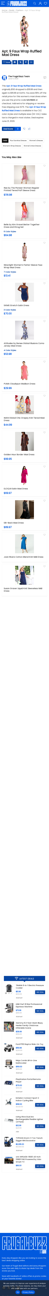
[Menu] (3, 3)
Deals (11, 10)
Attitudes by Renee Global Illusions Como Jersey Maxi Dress (24, 344)
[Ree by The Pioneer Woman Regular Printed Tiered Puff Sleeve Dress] (24, 174)
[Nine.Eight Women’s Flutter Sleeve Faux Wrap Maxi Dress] (24, 251)
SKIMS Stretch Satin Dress (16, 305)
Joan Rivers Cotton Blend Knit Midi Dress (23, 556)
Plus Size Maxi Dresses (18, 140)
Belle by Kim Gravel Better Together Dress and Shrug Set (22, 225)
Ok (18, 1292)
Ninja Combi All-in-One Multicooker (26, 1061)
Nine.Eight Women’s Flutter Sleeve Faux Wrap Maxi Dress (23, 266)
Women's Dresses (36, 140)
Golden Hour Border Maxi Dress (19, 454)
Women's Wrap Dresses (12, 146)
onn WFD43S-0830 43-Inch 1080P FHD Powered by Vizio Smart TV (28, 1159)
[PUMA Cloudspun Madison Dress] (24, 370)
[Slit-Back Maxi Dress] (24, 509)
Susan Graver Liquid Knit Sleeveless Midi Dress (23, 589)
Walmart (19, 998)
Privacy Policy (28, 1292)
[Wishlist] (45, 3)
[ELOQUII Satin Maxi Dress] (24, 475)
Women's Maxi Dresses (32, 146)
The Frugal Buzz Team (19, 76)
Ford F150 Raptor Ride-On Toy (29, 1044)
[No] (46, 1288)
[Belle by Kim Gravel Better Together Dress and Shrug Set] (24, 211)
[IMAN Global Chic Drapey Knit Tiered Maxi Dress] (24, 404)
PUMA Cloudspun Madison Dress (19, 383)
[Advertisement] (24, 945)
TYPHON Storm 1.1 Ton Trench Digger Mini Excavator (29, 1139)
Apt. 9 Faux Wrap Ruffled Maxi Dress (23, 85)
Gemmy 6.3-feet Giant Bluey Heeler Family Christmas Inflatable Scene (29, 1025)
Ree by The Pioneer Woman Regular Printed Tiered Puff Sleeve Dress (21, 189)
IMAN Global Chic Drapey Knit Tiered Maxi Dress (24, 419)
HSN (17, 1132)
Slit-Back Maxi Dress (14, 522)
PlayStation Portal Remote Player (28, 1080)
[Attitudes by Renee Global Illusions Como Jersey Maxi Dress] (24, 330)
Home (4, 10)
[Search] (35, 3)
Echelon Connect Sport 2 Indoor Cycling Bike (27, 1099)
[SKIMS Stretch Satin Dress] (24, 292)
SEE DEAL (40, 992)
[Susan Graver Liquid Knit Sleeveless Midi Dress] (24, 575)
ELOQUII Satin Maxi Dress (16, 488)
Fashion (19, 10)
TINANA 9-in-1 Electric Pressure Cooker (30, 986)
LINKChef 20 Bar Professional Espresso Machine (29, 1005)
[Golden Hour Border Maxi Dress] (24, 441)
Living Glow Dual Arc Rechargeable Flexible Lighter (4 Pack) (29, 1119)
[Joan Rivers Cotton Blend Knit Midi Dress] (24, 543)
